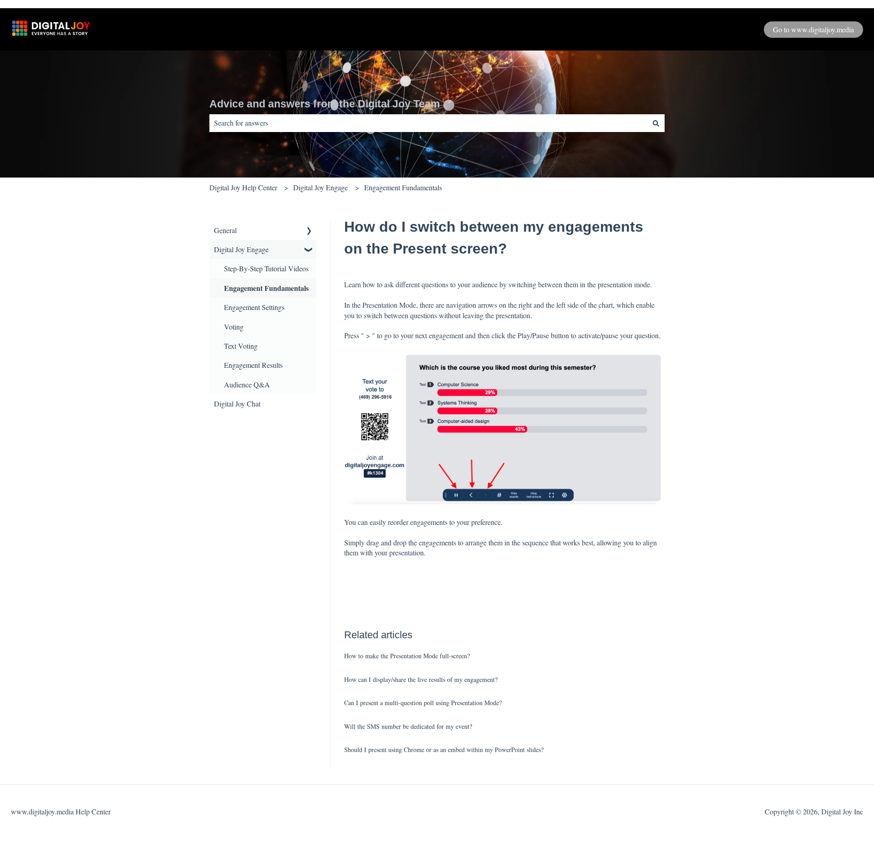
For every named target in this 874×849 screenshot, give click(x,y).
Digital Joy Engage (320, 187)
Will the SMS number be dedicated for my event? (408, 726)
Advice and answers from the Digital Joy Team (324, 104)
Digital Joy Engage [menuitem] (241, 249)
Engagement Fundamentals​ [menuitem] (266, 288)
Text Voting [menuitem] (241, 346)
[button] (309, 231)
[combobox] (428, 123)
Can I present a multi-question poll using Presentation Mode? (423, 702)
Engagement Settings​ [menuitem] (254, 307)
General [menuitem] (225, 230)
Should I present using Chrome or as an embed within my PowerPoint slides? (444, 749)
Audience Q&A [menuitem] (247, 384)
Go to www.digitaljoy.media (813, 29)
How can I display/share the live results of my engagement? (421, 679)
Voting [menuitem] (234, 326)
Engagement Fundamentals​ (403, 187)
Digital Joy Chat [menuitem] (237, 403)
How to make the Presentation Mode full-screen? (407, 655)
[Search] (656, 123)
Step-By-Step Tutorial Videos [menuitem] (266, 268)
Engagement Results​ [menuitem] (253, 365)
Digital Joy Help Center (243, 187)
